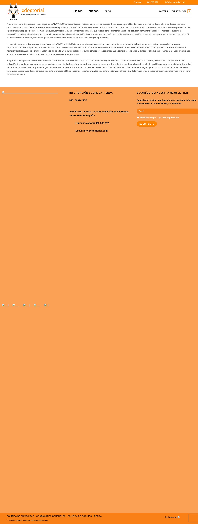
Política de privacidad (20, 516)
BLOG (108, 11)
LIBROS (78, 11)
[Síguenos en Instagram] (190, 2)
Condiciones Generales (51, 516)
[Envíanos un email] (41, 297)
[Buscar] (70, 11)
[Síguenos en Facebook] (187, 2)
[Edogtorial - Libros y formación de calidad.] (34, 11)
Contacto (137, 2)
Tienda (98, 516)
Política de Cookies (80, 516)
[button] (163, 11)
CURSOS (93, 11)
